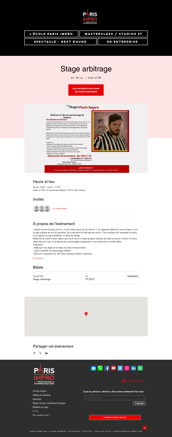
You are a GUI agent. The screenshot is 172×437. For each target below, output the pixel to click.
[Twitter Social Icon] (120, 368)
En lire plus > (38, 258)
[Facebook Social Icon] (106, 368)
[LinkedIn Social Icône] (133, 368)
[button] (145, 427)
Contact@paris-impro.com (127, 431)
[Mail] (93, 368)
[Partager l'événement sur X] (40, 353)
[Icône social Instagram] (126, 368)
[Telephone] (100, 368)
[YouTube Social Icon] (113, 368)
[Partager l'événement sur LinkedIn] (46, 353)
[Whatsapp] (140, 368)
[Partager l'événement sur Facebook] (34, 353)
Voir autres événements (86, 91)
